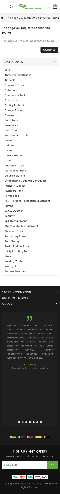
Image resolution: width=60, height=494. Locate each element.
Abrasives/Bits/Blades (18, 75)
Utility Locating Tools (17, 251)
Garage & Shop (14, 110)
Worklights (11, 266)
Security (10, 216)
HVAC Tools (12, 130)
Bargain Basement (16, 271)
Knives (8, 140)
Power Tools (12, 195)
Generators (12, 115)
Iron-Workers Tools (16, 135)
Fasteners (11, 100)
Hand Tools (11, 120)
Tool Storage (12, 241)
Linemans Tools (14, 165)
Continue (49, 50)
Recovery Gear (14, 211)
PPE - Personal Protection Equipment (27, 201)
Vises (8, 256)
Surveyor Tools (14, 231)
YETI (7, 70)
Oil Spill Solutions (15, 175)
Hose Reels (11, 125)
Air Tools (10, 80)
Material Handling (15, 170)
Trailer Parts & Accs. (17, 246)
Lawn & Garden (14, 155)
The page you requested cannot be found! (33, 18)
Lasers (8, 150)
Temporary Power (16, 236)
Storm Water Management (21, 226)
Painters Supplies (15, 185)
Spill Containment (16, 221)
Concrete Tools (14, 85)
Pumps (9, 206)
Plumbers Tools (14, 190)
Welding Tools (13, 261)
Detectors (11, 90)
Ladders (9, 145)
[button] (11, 6)
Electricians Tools (15, 95)
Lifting (8, 160)
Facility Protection (16, 105)
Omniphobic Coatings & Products (25, 180)
